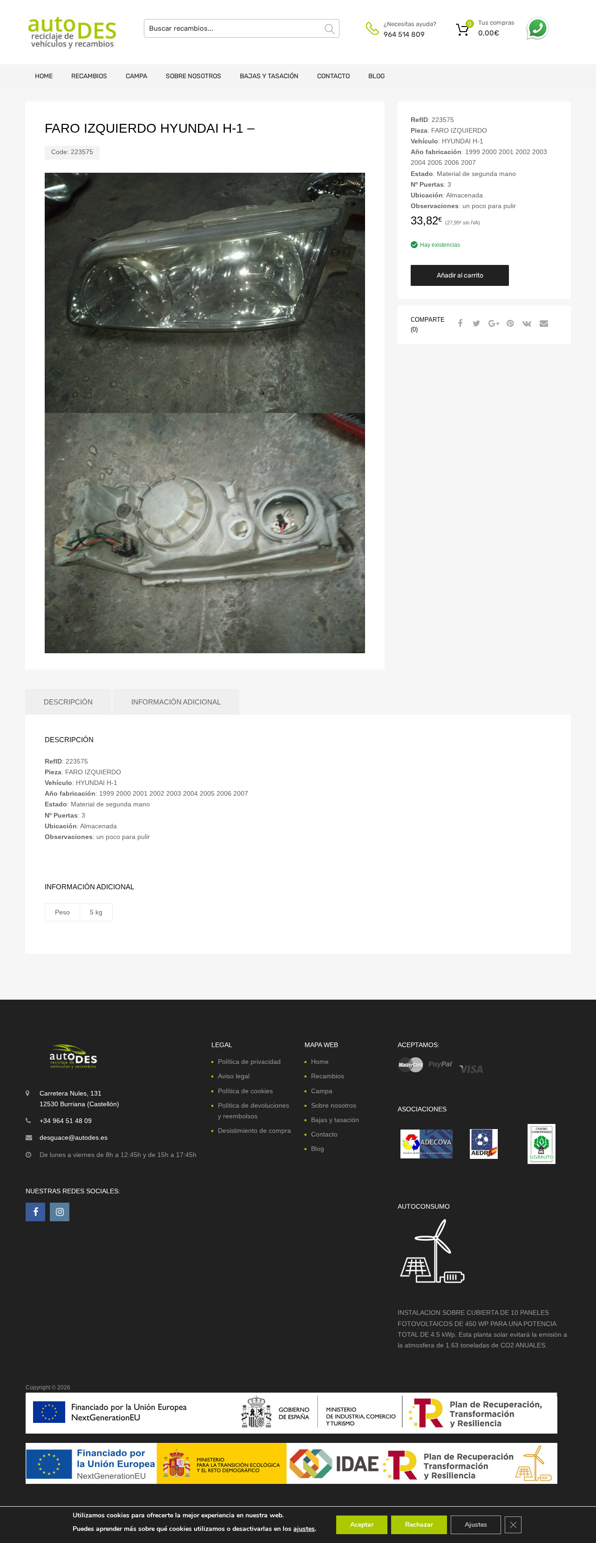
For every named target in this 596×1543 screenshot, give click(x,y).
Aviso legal (234, 1076)
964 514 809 (404, 34)
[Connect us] (35, 1212)
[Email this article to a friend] (542, 324)
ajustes (304, 1528)
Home (44, 76)
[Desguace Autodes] (65, 32)
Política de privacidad (249, 1061)
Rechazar (419, 1524)
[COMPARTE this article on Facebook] (459, 324)
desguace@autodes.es (74, 1137)
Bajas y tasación (269, 76)
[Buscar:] (241, 28)
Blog (376, 76)
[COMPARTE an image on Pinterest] (509, 324)
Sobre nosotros (193, 76)
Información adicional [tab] (176, 702)
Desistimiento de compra (254, 1130)
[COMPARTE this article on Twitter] (475, 324)
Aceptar (361, 1524)
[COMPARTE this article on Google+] (492, 324)
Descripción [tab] (68, 702)
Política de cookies (245, 1091)
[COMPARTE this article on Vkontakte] (526, 324)
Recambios (89, 76)
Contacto (333, 76)
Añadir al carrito (460, 275)
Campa (136, 76)
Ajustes (476, 1524)
